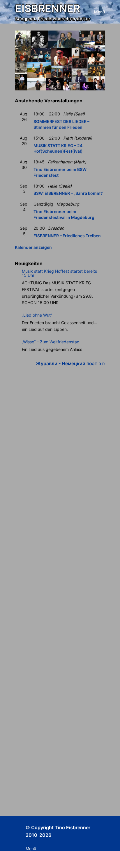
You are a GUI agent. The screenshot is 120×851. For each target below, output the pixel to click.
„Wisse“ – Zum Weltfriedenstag (51, 342)
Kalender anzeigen (33, 247)
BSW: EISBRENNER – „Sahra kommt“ (68, 193)
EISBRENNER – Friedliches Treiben (67, 235)
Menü (99, 11)
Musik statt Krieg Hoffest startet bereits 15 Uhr (59, 273)
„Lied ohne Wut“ (37, 315)
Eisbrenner (47, 8)
